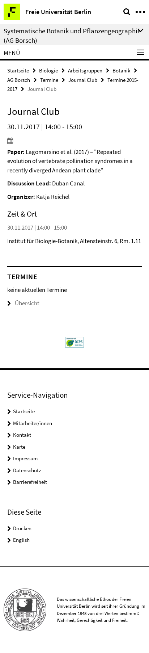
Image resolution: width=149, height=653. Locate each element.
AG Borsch (18, 79)
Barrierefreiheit (30, 481)
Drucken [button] (22, 528)
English (21, 539)
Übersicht (27, 303)
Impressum (25, 458)
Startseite (18, 70)
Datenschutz (27, 470)
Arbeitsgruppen (85, 70)
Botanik (121, 70)
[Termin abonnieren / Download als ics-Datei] (74, 140)
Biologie (48, 70)
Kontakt (22, 434)
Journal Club (82, 79)
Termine (49, 79)
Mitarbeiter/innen (32, 423)
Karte (19, 446)
